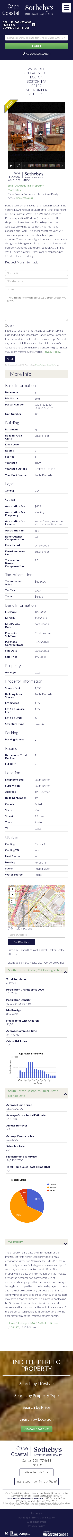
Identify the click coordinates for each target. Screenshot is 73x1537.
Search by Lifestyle (36, 1383)
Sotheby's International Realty (36, 1517)
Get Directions (21, 942)
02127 (15, 1327)
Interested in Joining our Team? (36, 1481)
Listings (22, 1322)
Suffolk (42, 1322)
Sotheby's (36, 1513)
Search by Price (36, 1407)
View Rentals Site (36, 1472)
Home (11, 1322)
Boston (54, 1322)
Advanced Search (38, 53)
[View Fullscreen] (12, 901)
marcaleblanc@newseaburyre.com (25, 1498)
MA (32, 1322)
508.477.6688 (23, 22)
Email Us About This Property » (26, 185)
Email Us (9, 25)
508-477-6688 (24, 198)
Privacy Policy (51, 351)
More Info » (14, 189)
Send (10, 359)
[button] (36, 46)
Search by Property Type (36, 1395)
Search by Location (37, 1419)
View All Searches (37, 1429)
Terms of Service (51, 365)
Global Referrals (36, 1521)
